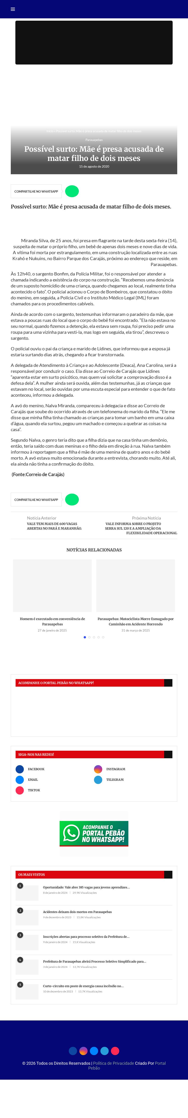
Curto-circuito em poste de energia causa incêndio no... (83, 986)
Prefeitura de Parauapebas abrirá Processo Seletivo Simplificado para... (94, 962)
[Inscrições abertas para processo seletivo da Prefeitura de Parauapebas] (27, 942)
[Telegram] (104, 1050)
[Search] (175, 9)
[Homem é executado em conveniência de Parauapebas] (52, 585)
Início (50, 131)
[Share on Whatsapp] (72, 191)
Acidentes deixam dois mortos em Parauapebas (77, 912)
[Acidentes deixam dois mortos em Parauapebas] (27, 917)
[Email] (94, 1050)
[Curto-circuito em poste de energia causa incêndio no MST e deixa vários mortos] (27, 992)
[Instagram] (83, 1050)
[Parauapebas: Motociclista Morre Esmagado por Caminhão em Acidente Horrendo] (135, 585)
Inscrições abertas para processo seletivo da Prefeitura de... (86, 937)
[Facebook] (73, 1050)
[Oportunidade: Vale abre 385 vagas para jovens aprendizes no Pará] (27, 893)
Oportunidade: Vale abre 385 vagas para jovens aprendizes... (86, 887)
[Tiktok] (115, 1050)
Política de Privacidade (114, 1063)
